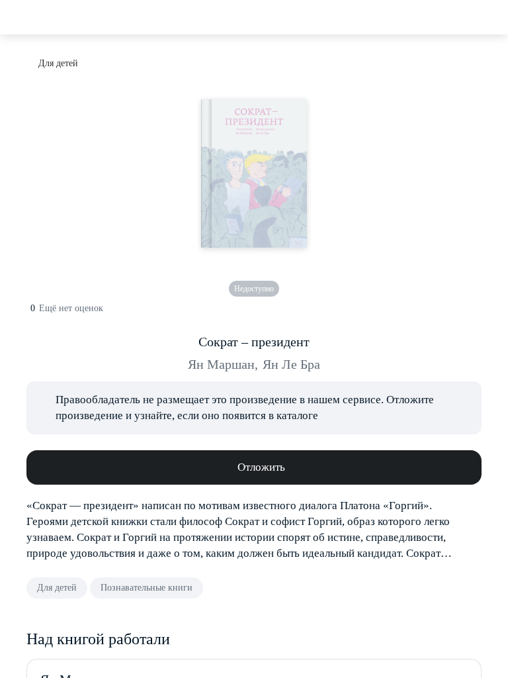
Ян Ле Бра (291, 364)
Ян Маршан (223, 364)
